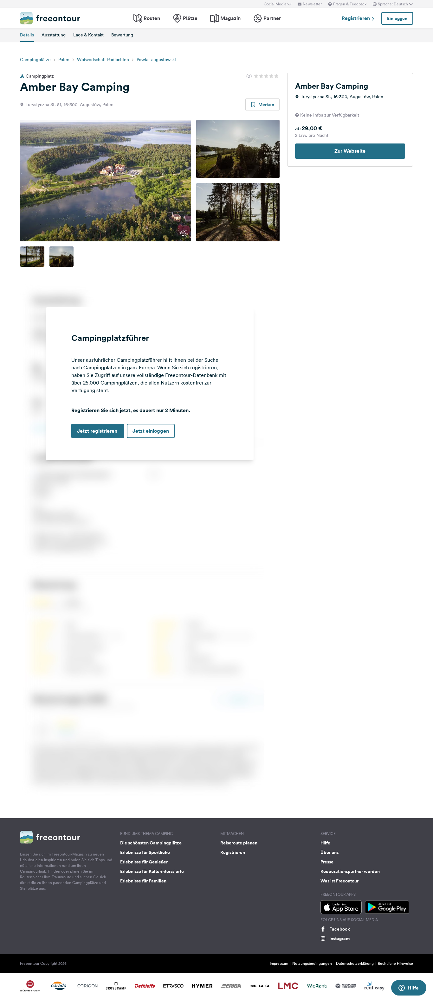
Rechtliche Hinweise (395, 963)
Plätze (190, 18)
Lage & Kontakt (88, 35)
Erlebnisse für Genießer (144, 862)
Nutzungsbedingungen (312, 963)
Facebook (339, 929)
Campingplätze (35, 59)
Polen (63, 59)
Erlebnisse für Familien (143, 881)
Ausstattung (54, 35)
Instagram (339, 938)
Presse (326, 862)
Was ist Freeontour (339, 881)
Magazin (230, 18)
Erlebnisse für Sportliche (145, 852)
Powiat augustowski (156, 59)
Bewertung (122, 35)
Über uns (329, 852)
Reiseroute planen (238, 843)
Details (27, 35)
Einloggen (397, 18)
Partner (272, 18)
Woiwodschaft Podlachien (103, 59)
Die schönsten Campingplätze (151, 843)
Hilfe (325, 843)
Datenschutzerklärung (355, 963)
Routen (152, 18)
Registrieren (356, 18)
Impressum (279, 963)
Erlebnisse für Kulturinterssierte (152, 871)
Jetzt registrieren (98, 431)
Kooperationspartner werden (350, 871)
